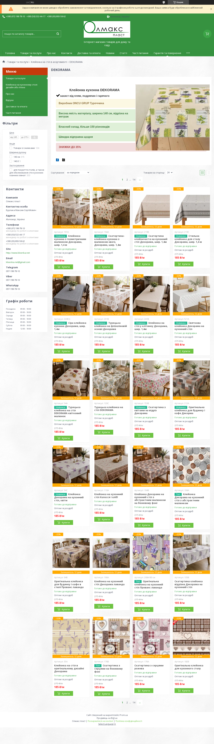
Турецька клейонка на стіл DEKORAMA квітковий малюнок (67, 412)
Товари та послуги (30, 53)
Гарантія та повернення (167, 53)
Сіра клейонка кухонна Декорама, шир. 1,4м (70, 326)
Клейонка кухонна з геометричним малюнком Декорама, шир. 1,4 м (70, 240)
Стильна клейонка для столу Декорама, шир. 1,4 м (188, 239)
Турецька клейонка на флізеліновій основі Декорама (110, 326)
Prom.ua (124, 715)
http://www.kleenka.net (18, 252)
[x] (63, 160)
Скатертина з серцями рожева (149, 667)
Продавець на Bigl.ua (107, 718)
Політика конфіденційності (129, 721)
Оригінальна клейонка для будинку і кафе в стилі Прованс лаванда (69, 584)
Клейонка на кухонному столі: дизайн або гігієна (22, 86)
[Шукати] (57, 33)
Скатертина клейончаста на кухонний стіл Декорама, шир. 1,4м (150, 239)
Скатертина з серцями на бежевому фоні (108, 668)
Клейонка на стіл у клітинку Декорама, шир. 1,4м (151, 326)
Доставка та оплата (88, 53)
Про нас (51, 53)
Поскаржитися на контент (100, 721)
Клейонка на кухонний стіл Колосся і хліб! (108, 496)
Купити (66, 266)
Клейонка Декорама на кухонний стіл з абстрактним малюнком (189, 499)
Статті (123, 53)
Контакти (66, 53)
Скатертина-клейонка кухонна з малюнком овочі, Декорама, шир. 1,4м (109, 240)
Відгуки (10, 100)
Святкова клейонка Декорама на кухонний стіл (189, 326)
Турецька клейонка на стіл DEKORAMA (108, 409)
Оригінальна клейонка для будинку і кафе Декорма (190, 410)
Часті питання (140, 53)
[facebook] (57, 160)
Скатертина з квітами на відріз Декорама (150, 410)
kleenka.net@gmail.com (18, 262)
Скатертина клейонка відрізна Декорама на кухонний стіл (189, 584)
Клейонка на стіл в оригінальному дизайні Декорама (69, 668)
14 (134, 179)
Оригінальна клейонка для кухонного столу (189, 667)
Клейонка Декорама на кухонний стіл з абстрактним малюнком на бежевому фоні (150, 499)
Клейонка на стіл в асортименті (49, 61)
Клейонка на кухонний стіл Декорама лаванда (109, 583)
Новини (110, 53)
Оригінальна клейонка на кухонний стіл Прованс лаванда (148, 584)
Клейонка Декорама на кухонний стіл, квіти (69, 497)
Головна (10, 53)
